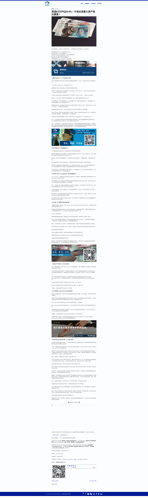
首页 (82, 3)
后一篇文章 (93, 480)
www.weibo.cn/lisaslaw (82, 459)
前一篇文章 (55, 480)
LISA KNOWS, (48, 493)
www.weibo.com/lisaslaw (67, 459)
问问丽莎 (87, 3)
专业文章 (93, 3)
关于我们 (99, 3)
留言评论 (74, 467)
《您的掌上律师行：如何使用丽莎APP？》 (60, 435)
